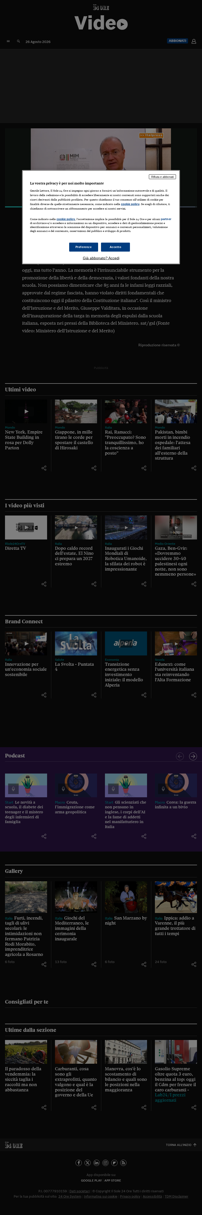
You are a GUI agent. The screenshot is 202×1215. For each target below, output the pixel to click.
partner (166, 219)
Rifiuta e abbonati (162, 176)
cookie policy (130, 204)
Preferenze (83, 246)
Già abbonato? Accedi (101, 258)
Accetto (116, 246)
